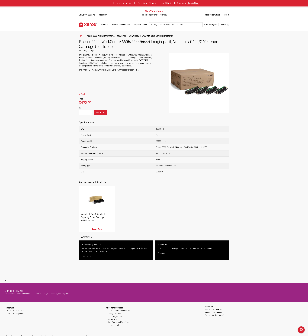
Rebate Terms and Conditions (117, 322)
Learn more (86, 256)
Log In (226, 15)
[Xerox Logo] (88, 24)
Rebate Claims (112, 319)
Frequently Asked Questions (215, 315)
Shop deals (162, 253)
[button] (211, 25)
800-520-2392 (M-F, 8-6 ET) (215, 309)
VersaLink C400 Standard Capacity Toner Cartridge (93, 216)
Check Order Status (212, 15)
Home (81, 36)
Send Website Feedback (214, 312)
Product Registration (114, 316)
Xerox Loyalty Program (15, 311)
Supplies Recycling (113, 325)
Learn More (97, 229)
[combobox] (175, 24)
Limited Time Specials (15, 313)
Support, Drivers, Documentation (119, 311)
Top (8, 281)
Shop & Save (193, 3)
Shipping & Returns (113, 313)
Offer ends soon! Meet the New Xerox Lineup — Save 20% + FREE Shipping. (155, 3)
